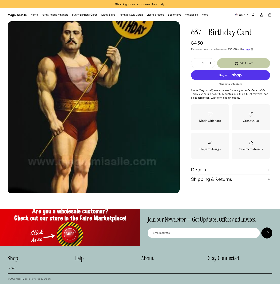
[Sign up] (266, 233)
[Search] (253, 15)
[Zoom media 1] (94, 107)
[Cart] (270, 15)
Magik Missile (23, 278)
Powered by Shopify (41, 278)
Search (12, 268)
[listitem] (205, 14)
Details (198, 169)
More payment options (230, 84)
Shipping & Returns (211, 179)
